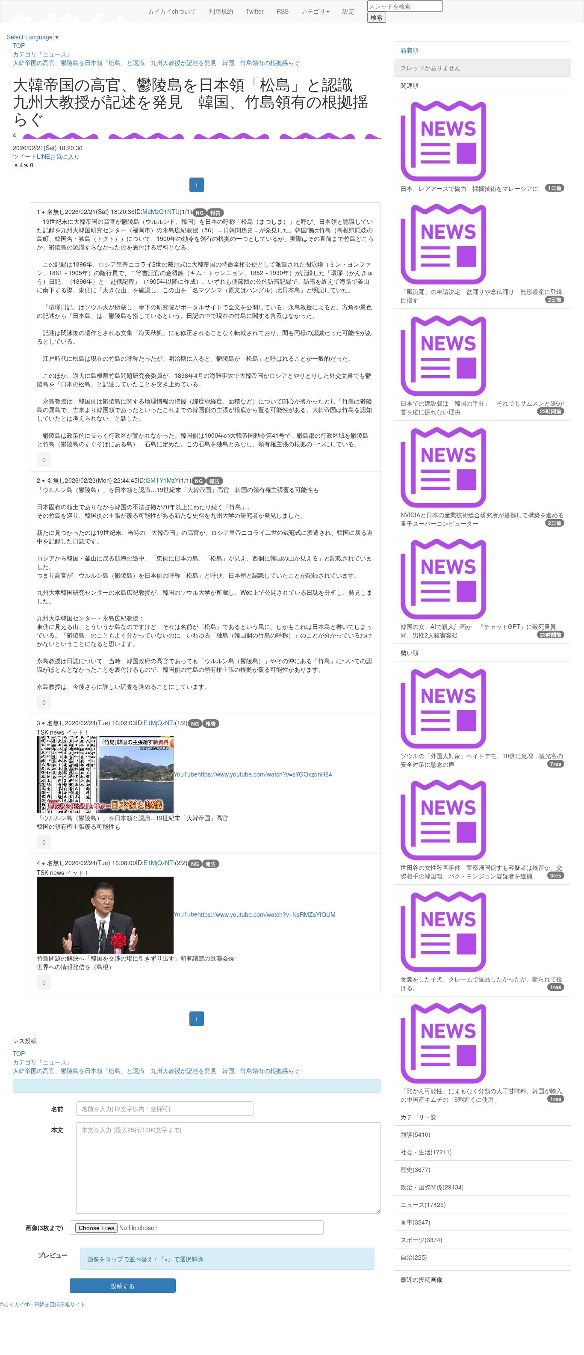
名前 (57, 1108)
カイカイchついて (172, 11)
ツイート (25, 156)
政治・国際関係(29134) (432, 1187)
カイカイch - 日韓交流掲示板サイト (45, 1304)
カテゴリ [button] (313, 11)
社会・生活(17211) (426, 1151)
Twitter (255, 11)
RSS (283, 11)
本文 (57, 1129)
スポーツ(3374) (421, 1239)
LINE (43, 156)
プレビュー (53, 1255)
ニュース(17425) (423, 1204)
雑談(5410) (416, 1134)
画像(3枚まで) (44, 1227)
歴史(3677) (416, 1169)
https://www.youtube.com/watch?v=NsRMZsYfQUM (267, 914)
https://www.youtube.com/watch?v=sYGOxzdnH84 (265, 774)
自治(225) (414, 1257)
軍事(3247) (416, 1222)
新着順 (410, 50)
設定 (348, 11)
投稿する (123, 1285)
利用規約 (221, 11)
